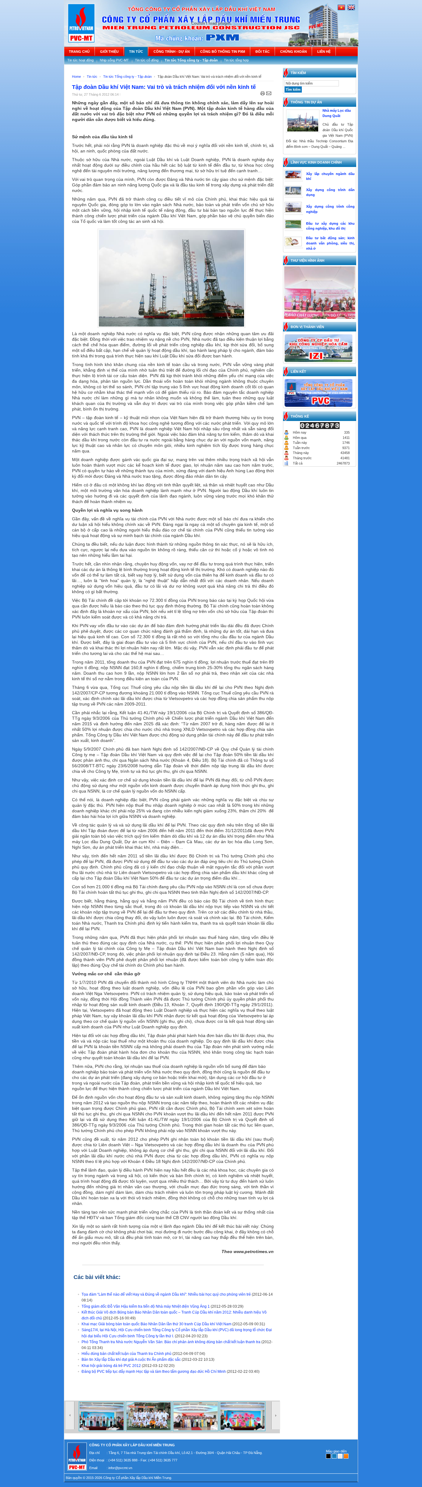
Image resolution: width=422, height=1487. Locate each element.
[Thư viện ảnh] (102, 1430)
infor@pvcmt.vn (120, 1468)
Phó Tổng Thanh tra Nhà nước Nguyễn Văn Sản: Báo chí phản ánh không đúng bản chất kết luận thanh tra (171, 1342)
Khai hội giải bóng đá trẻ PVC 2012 (111, 1366)
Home (76, 76)
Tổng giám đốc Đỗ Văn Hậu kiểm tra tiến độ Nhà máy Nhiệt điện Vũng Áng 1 (146, 1306)
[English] (351, 9)
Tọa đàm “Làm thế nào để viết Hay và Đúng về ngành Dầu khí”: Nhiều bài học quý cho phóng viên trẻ (166, 1294)
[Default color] (328, 1456)
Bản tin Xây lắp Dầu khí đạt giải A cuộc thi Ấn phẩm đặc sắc (131, 1359)
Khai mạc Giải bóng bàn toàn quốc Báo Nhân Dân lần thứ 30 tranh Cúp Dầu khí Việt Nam (156, 1324)
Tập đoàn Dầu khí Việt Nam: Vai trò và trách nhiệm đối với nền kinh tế (164, 87)
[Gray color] (340, 1456)
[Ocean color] (334, 1456)
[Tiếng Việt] (341, 9)
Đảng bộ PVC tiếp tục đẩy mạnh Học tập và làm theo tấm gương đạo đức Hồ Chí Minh (154, 1371)
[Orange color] (346, 1456)
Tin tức (92, 76)
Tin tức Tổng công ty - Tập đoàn (127, 76)
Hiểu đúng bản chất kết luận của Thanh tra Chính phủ (126, 1354)
